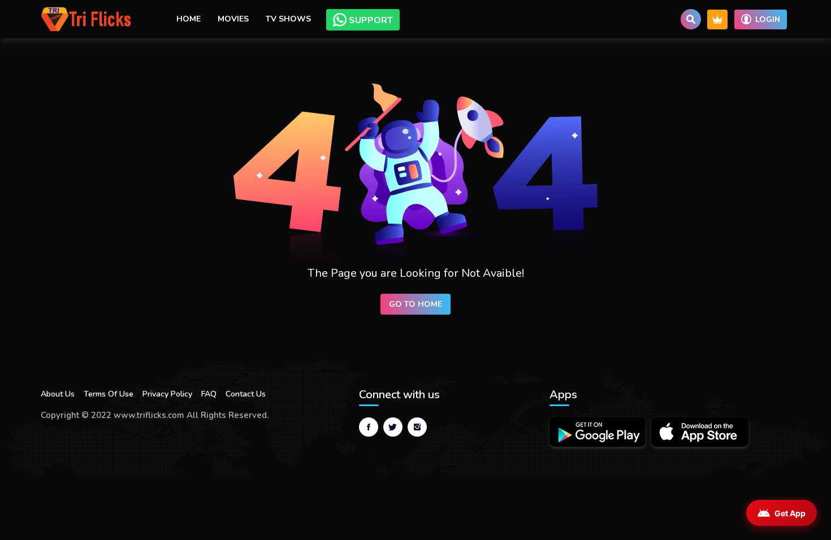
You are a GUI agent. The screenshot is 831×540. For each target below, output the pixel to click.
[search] (691, 19)
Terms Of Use (108, 394)
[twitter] (392, 427)
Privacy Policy (167, 394)
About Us (58, 394)
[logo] (86, 19)
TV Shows (288, 19)
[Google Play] (597, 432)
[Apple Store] (699, 432)
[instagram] (417, 427)
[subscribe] (717, 19)
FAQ (209, 394)
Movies (233, 19)
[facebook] (368, 427)
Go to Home (415, 304)
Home (188, 19)
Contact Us (246, 394)
